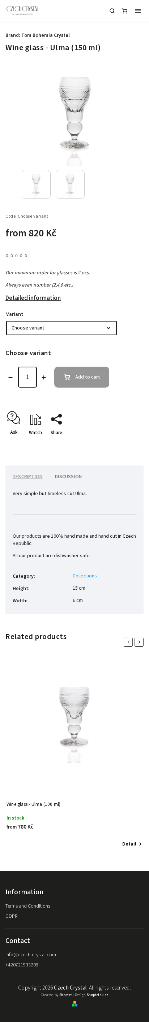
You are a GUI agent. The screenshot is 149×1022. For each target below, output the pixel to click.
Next (140, 642)
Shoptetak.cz (97, 994)
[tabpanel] (74, 755)
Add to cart (87, 377)
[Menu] (138, 11)
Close (126, 445)
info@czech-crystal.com (30, 954)
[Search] (112, 10)
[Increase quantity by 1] (44, 377)
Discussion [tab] (68, 476)
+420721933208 (21, 965)
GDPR (11, 916)
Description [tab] (27, 476)
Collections (85, 576)
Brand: (37, 35)
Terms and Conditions (27, 906)
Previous (129, 642)
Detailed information (33, 298)
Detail (129, 844)
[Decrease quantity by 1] (10, 377)
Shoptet (65, 994)
